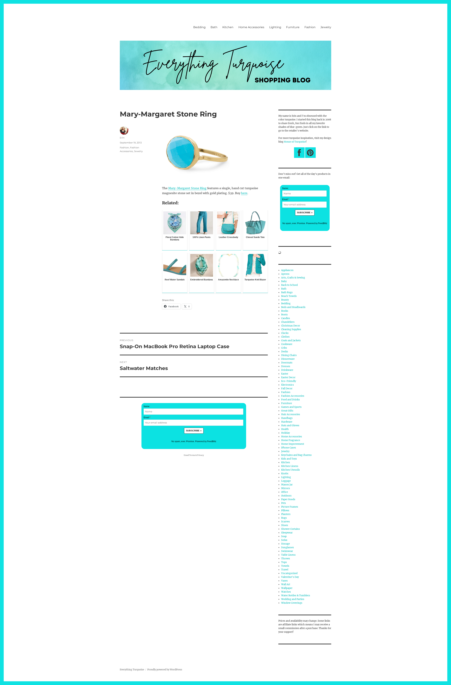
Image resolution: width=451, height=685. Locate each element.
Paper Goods (288, 499)
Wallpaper (286, 588)
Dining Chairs (289, 355)
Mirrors (285, 488)
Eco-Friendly (288, 381)
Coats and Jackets (291, 340)
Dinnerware (288, 358)
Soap (284, 536)
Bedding (199, 27)
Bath (214, 27)
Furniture (292, 27)
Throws (285, 558)
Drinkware (287, 370)
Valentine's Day (290, 577)
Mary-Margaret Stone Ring (187, 188)
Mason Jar (287, 484)
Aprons (285, 273)
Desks (284, 351)
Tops (284, 562)
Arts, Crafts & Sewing (293, 277)
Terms (192, 455)
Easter (284, 373)
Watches (286, 591)
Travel (284, 569)
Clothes (285, 336)
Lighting (275, 27)
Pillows (285, 510)
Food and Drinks (290, 399)
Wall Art (285, 584)
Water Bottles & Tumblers (295, 595)
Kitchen (227, 27)
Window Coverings (291, 602)
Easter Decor (288, 377)
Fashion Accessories (292, 395)
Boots (284, 314)
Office (284, 492)
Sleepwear (287, 532)
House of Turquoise (295, 141)
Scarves (285, 521)
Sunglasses (287, 547)
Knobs (284, 473)
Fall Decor (286, 388)
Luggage (286, 480)
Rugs (284, 517)
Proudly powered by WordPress (164, 669)
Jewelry (325, 27)
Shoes (284, 525)
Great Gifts (287, 410)
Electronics (287, 384)
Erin (122, 137)
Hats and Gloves (290, 425)
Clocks (285, 333)
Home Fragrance (290, 440)
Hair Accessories (290, 414)
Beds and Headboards (293, 307)
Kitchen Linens (289, 466)
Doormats (286, 362)
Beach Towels (289, 296)
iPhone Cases (288, 447)
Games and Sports (291, 407)
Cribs (284, 347)
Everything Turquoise (132, 669)
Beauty (285, 299)
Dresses (285, 366)
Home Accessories (251, 27)
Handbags (287, 418)
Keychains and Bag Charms (296, 455)
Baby (284, 281)
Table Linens (288, 554)
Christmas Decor (290, 325)
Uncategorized (289, 573)
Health (285, 429)
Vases (284, 580)
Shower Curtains (290, 528)
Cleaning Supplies (291, 329)
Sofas (284, 540)
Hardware (286, 421)
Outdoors (286, 495)
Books (284, 310)
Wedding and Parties (292, 599)
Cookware (286, 344)
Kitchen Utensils (290, 469)
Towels (285, 565)
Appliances (287, 270)
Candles (285, 318)
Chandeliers (288, 321)
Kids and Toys (289, 458)
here (244, 193)
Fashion (310, 27)
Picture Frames (289, 506)
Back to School (289, 285)
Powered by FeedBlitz (205, 441)
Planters (286, 514)
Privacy (200, 455)
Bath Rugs (287, 292)
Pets (283, 503)
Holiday (285, 432)
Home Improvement (292, 443)
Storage (285, 543)
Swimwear (287, 551)
